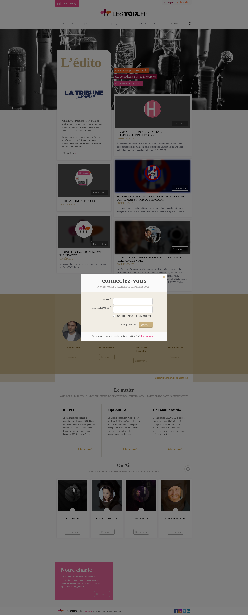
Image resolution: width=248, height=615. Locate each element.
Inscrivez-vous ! (148, 336)
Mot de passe (101, 307)
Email (106, 299)
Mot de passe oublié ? (128, 325)
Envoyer (144, 325)
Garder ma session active (134, 316)
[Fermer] (163, 277)
